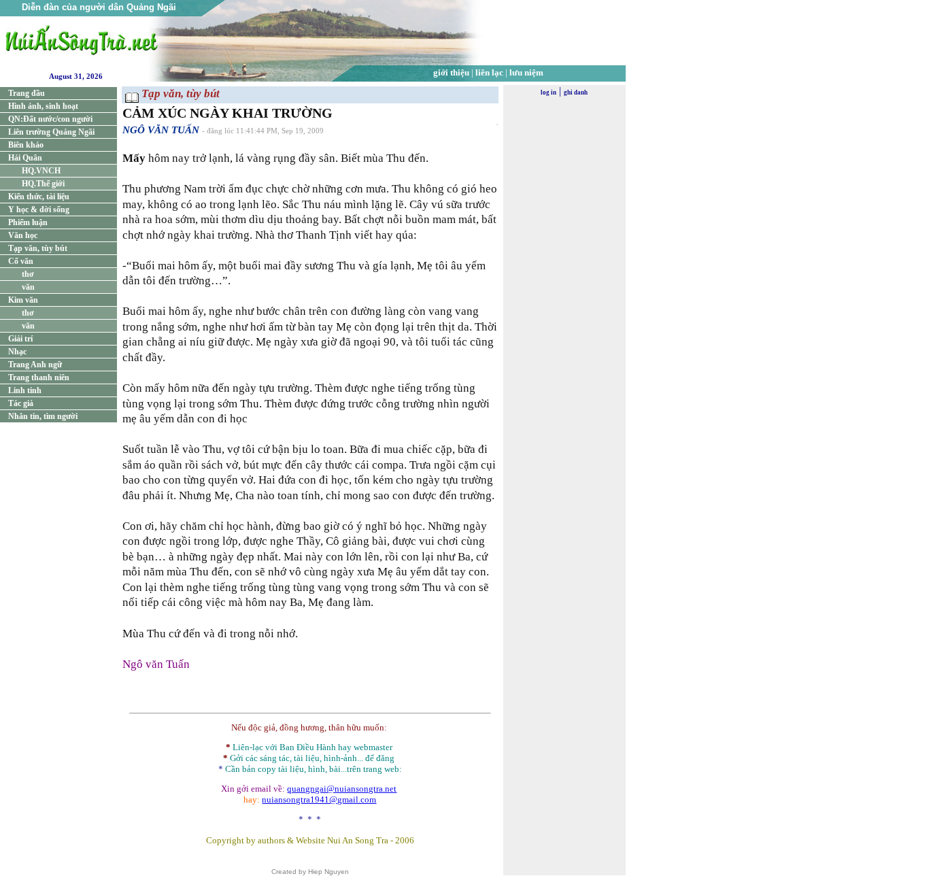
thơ (28, 274)
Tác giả (20, 403)
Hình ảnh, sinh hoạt (43, 106)
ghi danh (576, 92)
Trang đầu (26, 93)
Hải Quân (25, 158)
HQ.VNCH (41, 170)
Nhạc (17, 351)
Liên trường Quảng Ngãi (51, 132)
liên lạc (489, 72)
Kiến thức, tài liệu (38, 196)
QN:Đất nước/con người (50, 119)
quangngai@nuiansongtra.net (341, 789)
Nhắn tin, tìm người (43, 416)
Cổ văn (20, 261)
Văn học (22, 235)
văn (28, 287)
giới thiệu (451, 72)
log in (548, 92)
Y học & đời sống (38, 209)
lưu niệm (526, 72)
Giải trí (20, 338)
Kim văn (23, 300)
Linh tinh (24, 390)
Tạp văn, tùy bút (37, 248)
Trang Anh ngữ (35, 364)
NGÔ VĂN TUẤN (160, 129)
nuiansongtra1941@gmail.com (319, 799)
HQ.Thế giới (43, 183)
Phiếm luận (28, 222)
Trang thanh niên (38, 377)
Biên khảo (26, 145)
